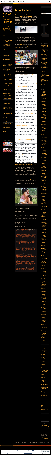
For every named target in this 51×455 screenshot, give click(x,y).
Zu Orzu (20, 270)
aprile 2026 (43, 97)
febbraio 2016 (43, 272)
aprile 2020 (43, 200)
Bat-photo (43, 365)
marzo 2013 (43, 323)
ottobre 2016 (43, 261)
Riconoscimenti (44, 392)
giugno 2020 (43, 197)
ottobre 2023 (43, 140)
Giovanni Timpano (29, 113)
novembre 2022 (44, 156)
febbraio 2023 (43, 151)
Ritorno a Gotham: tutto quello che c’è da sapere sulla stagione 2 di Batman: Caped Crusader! (45, 64)
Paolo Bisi (20, 262)
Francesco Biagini (31, 243)
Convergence (5, 61)
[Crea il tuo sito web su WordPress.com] (25, 1)
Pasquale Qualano (23, 125)
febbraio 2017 (43, 255)
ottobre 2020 (43, 192)
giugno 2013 (43, 318)
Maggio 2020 (43, 199)
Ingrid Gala (32, 250)
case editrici (21, 44)
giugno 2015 (43, 284)
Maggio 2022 (43, 164)
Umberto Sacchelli (32, 268)
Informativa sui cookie (28, 453)
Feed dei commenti (44, 409)
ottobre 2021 (43, 174)
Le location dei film (44, 384)
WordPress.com (44, 410)
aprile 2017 (43, 252)
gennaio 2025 (43, 118)
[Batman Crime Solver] (8, 12)
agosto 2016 (43, 264)
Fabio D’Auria (29, 70)
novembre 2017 (44, 242)
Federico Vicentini (19, 242)
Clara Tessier (28, 236)
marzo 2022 (43, 167)
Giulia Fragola (24, 248)
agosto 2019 (43, 212)
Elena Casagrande (26, 240)
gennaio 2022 (43, 170)
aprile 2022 (43, 166)
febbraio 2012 (43, 341)
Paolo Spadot (18, 139)
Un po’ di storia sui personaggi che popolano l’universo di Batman (6, 129)
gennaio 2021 (43, 187)
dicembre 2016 (44, 258)
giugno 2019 (43, 215)
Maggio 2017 (43, 251)
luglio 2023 (43, 144)
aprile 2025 (43, 114)
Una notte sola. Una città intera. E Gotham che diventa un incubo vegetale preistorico (45, 70)
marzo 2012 (43, 340)
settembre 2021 (44, 176)
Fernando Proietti (25, 242)
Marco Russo (20, 255)
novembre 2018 (44, 225)
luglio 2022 (43, 161)
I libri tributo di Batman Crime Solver (7, 80)
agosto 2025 (43, 108)
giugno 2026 (43, 94)
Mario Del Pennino (30, 255)
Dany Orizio (33, 237)
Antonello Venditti (19, 234)
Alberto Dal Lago (18, 230)
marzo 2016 (43, 271)
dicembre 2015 (44, 275)
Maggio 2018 (43, 233)
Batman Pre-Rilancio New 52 (7, 49)
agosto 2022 (43, 160)
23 (48, 31)
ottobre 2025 (43, 105)
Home (4, 35)
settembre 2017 (44, 245)
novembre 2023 (44, 138)
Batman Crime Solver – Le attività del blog (7, 45)
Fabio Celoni (21, 241)
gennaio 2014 (43, 308)
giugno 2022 (43, 163)
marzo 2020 (43, 202)
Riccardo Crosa (30, 263)
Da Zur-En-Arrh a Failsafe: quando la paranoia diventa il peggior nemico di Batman (44, 57)
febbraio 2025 (43, 117)
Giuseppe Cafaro (30, 249)
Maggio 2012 (43, 337)
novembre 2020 (44, 190)
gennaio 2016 (43, 274)
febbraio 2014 (43, 307)
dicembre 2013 (44, 310)
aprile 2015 (43, 287)
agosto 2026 (43, 91)
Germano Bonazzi (19, 247)
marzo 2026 (43, 98)
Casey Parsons (31, 235)
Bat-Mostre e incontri (24, 229)
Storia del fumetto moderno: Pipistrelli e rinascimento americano (7, 107)
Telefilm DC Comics (44, 394)
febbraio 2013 (43, 324)
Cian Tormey (24, 236)
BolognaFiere (27, 235)
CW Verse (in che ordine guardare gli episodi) (7, 65)
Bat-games (43, 361)
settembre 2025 (44, 107)
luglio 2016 (43, 265)
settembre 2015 (44, 279)
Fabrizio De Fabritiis (31, 241)
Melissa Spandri (22, 257)
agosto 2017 (43, 246)
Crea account (43, 403)
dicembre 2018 (44, 223)
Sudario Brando (21, 268)
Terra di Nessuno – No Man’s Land (7, 124)
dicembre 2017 (44, 241)
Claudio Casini (32, 236)
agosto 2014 (43, 298)
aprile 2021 (43, 183)
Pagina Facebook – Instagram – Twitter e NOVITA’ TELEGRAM (7, 102)
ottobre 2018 (43, 226)
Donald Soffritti (20, 240)
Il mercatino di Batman (7, 89)
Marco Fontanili (25, 254)
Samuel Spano (33, 264)
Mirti (16, 260)
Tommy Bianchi (26, 268)
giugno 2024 (43, 128)
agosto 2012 (43, 333)
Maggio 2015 (43, 285)
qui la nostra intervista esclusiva (25, 154)
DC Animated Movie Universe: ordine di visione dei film (6, 69)
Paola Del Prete (29, 261)
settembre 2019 (44, 210)
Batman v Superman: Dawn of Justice (7, 52)
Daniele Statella (28, 237)
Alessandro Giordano (25, 230)
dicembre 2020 (44, 189)
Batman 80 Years (44, 371)
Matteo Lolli (26, 256)
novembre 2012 (44, 328)
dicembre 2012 (44, 327)
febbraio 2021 (43, 186)
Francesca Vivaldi (19, 243)
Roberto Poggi (21, 264)
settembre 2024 (44, 124)
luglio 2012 (43, 334)
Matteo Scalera (30, 256)
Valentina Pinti (18, 269)
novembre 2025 (44, 104)
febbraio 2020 (43, 203)
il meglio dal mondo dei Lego (22, 46)
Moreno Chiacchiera (22, 86)
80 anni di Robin (44, 350)
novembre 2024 (44, 121)
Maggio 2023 (43, 147)
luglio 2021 (43, 179)
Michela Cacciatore (29, 257)
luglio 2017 (43, 248)
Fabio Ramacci (25, 241)
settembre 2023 (44, 141)
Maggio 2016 (43, 268)
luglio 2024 (43, 127)
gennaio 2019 (43, 222)
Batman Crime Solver (7, 18)
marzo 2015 (43, 288)
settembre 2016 (44, 262)
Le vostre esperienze (45, 385)
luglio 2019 (43, 213)
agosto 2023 (43, 143)
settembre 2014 (44, 297)
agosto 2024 (43, 125)
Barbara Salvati (24, 234)
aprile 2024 (43, 131)
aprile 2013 (43, 321)
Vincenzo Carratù (24, 269)
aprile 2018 (43, 235)
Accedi (42, 405)
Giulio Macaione (18, 249)
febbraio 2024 (43, 134)
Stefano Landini (29, 267)
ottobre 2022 (43, 157)
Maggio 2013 (43, 320)
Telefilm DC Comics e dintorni (6, 120)
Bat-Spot (42, 367)
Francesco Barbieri (25, 243)
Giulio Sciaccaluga (24, 249)
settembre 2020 (44, 193)
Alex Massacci (21, 233)
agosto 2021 (43, 177)
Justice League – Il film (7, 95)
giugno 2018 (43, 232)
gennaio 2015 (43, 291)
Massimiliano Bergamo (19, 256)
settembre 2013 (44, 314)
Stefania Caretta (18, 267)
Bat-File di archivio (44, 358)
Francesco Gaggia (25, 244)
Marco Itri (30, 254)
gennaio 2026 (43, 101)
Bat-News (43, 364)
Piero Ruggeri (25, 263)
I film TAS (42, 377)
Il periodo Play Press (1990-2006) (6, 93)
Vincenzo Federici (30, 269)
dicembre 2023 (44, 137)
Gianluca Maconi (24, 247)
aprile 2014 (43, 304)
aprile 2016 (43, 269)
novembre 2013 (44, 311)
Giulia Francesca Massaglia (31, 248)
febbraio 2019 (43, 220)
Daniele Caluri (23, 237)
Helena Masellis (27, 250)
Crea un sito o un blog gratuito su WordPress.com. (24, 442)
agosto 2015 (43, 281)
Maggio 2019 (43, 216)
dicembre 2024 (44, 120)
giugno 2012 (43, 336)
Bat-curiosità (43, 355)
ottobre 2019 (43, 209)
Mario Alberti (25, 255)
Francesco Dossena (19, 244)
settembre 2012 (44, 331)
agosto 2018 (43, 229)
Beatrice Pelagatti (30, 234)
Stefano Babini (24, 267)
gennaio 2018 (43, 239)
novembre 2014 (44, 294)
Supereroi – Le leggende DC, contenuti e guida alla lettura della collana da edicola (7, 115)
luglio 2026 (43, 92)
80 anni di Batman (44, 348)
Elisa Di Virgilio (32, 240)
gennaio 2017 (43, 256)
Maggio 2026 (43, 95)
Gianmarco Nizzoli (30, 247)
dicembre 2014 (44, 292)
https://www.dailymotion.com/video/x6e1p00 (25, 164)
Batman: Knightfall (6, 55)
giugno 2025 (43, 111)
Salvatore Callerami (27, 264)
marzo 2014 (43, 305)
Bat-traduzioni (44, 368)
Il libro (42, 378)
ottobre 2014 (43, 295)
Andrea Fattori (32, 233)
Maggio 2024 (43, 130)
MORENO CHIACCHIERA (22, 260)
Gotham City (43, 374)
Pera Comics (21, 263)
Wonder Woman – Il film (7, 133)
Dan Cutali (28, 139)
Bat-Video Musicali (44, 370)
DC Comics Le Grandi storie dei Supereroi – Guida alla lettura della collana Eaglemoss (7, 75)
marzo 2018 (43, 236)
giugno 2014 (43, 301)
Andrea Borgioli (26, 233)
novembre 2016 (44, 259)
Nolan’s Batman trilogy (7, 98)
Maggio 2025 (43, 112)
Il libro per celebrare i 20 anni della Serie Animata (7, 86)
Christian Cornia (18, 236)
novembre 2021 (44, 173)
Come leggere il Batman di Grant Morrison (7, 59)
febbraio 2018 (43, 238)
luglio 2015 (43, 282)
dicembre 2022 (44, 154)
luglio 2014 (43, 300)
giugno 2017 (43, 249)
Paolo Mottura (24, 262)
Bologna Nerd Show (21, 235)
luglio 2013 (43, 317)
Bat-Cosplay (43, 354)
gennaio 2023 (43, 153)
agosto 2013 (43, 315)
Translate (45, 16)
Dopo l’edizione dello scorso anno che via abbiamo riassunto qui (25, 15)
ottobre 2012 (43, 330)
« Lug (42, 38)
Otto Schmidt (24, 261)
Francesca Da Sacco (31, 242)
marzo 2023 (43, 150)
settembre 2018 (44, 228)
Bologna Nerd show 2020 (24, 10)
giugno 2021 (43, 180)
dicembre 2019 (44, 206)
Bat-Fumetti (43, 360)
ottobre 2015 (43, 278)
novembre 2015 (44, 277)
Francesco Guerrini (32, 244)
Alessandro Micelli (32, 230)
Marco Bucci (21, 254)
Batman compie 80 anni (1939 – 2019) (7, 41)
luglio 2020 (43, 196)
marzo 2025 (43, 115)
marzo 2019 (43, 219)
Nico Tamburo (32, 260)
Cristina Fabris (18, 237)
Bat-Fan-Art (43, 357)
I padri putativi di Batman (7, 83)
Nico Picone (28, 260)
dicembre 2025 (44, 102)
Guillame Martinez (22, 250)
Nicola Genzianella (19, 261)
